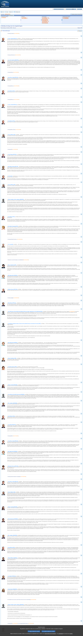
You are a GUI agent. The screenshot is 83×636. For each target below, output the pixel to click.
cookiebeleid (60, 633)
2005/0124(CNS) (7, 14)
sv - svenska (81, 9)
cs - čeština (55, 9)
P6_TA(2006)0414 (65, 17)
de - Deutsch (58, 9)
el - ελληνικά (60, 9)
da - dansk (56, 9)
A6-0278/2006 (16, 85)
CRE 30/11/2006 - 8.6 (45, 21)
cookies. (71, 633)
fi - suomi (80, 9)
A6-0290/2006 (16, 297)
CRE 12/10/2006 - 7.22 (45, 18)
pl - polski (74, 9)
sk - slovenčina (77, 9)
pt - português (75, 9)
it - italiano (66, 9)
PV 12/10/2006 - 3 (24, 17)
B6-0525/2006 (33, 599)
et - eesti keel (59, 9)
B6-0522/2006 (26, 259)
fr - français (63, 9)
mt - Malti (71, 9)
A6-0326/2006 (16, 33)
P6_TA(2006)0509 (65, 18)
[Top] (81, 36)
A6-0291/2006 (18, 129)
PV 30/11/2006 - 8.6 (45, 20)
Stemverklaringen (45, 19)
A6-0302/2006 (23, 476)
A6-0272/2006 (15, 435)
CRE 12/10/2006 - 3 (25, 18)
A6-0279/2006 (16, 99)
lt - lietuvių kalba (69, 9)
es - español (54, 9)
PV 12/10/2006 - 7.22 (45, 17)
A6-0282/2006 (19, 239)
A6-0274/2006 (15, 72)
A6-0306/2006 (3, 17)
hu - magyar (70, 9)
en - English (61, 9)
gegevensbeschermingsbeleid (50, 633)
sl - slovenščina (79, 9)
